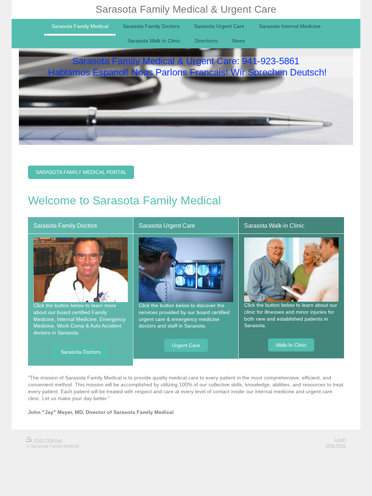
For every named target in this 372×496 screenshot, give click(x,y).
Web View (336, 445)
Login (340, 439)
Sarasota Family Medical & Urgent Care (186, 9)
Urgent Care (186, 345)
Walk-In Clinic (291, 345)
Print (38, 440)
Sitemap (54, 440)
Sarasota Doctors (81, 352)
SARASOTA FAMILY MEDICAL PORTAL (81, 172)
